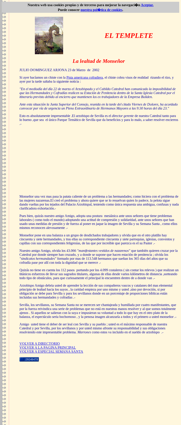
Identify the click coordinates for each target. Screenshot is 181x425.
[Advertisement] (99, 160)
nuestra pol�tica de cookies (101, 10)
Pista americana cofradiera (84, 77)
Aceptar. (147, 5)
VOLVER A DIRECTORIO (39, 343)
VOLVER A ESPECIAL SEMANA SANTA (51, 351)
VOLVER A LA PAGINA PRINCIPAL (47, 347)
